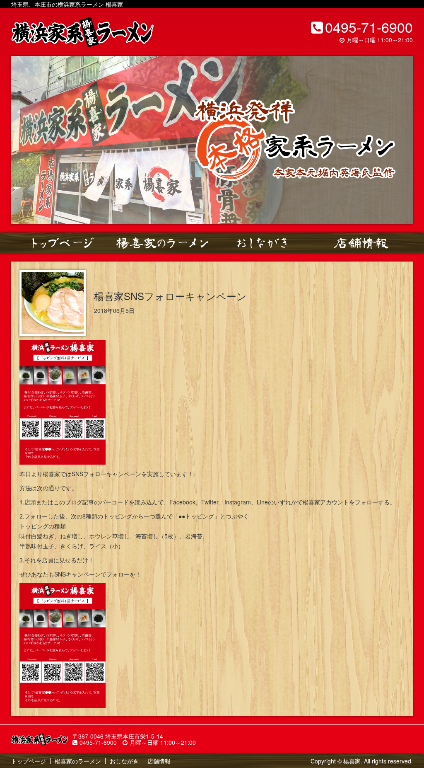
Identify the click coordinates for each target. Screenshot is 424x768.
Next (402, 140)
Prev (22, 140)
